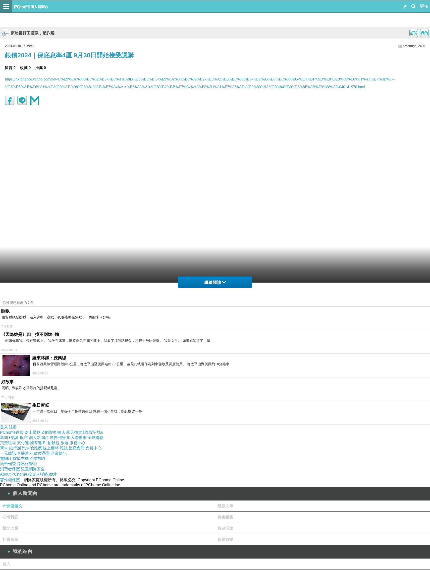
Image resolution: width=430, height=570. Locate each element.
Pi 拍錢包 (51, 443)
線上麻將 (51, 448)
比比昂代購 (93, 432)
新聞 (4, 437)
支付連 (23, 443)
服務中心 (77, 443)
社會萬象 (10, 539)
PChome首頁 (12, 432)
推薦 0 (40, 68)
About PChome (13, 474)
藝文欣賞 (10, 528)
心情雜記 (10, 517)
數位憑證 (42, 453)
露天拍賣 (74, 432)
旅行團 (15, 448)
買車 (4, 448)
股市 (24, 437)
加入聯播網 (77, 437)
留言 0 (10, 68)
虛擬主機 (21, 458)
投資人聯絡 (38, 474)
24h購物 (49, 432)
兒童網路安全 (33, 469)
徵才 (53, 474)
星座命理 (77, 448)
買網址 (6, 458)
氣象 (15, 437)
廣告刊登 (58, 437)
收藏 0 (25, 68)
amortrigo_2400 (414, 46)
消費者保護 (10, 469)
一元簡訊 (8, 453)
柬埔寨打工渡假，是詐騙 (32, 33)
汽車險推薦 (32, 448)
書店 (61, 432)
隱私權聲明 (27, 464)
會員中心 (94, 448)
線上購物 (33, 432)
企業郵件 (38, 458)
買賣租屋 (8, 443)
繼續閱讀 (212, 282)
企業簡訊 (59, 453)
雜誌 (64, 448)
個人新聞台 (39, 437)
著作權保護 (10, 480)
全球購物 (96, 437)
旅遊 (64, 443)
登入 (4, 427)
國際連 (36, 443)
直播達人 (25, 453)
